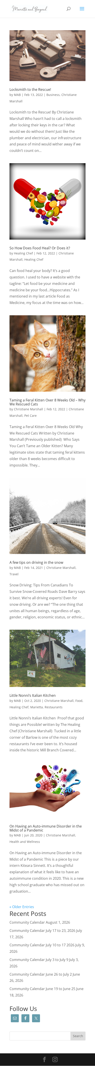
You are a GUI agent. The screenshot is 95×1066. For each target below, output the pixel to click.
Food (78, 701)
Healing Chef (23, 253)
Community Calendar (27, 922)
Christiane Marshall (28, 409)
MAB (17, 95)
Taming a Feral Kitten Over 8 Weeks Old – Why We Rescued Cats (48, 402)
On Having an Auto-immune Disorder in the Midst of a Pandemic (46, 828)
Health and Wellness (25, 842)
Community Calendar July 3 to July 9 (39, 959)
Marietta (36, 707)
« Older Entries (22, 906)
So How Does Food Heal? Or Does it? (40, 248)
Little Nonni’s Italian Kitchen (33, 695)
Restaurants (54, 707)
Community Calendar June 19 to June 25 (42, 988)
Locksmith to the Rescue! (30, 89)
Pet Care (30, 415)
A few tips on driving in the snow (36, 562)
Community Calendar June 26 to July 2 (41, 974)
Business (53, 95)
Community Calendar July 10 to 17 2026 (42, 945)
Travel (14, 574)
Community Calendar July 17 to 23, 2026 (42, 930)
